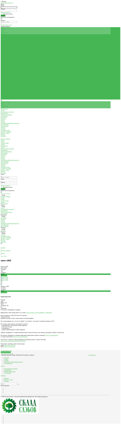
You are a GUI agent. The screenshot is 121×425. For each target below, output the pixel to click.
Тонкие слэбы (5, 32)
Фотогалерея (4, 89)
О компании (92, 355)
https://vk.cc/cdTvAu (9, 346)
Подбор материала (6, 40)
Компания (4, 80)
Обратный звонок (6, 352)
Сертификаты (5, 50)
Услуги (3, 73)
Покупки (3, 55)
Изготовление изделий (7, 37)
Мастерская (4, 72)
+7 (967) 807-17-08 (6, 25)
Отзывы (3, 47)
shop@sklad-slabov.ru (7, 3)
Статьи (3, 46)
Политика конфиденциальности (10, 49)
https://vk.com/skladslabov (20, 336)
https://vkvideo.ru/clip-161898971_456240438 (39, 312)
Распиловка (4, 42)
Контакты (3, 99)
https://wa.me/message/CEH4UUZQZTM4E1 (13, 341)
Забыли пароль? (5, 12)
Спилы (3, 30)
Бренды (3, 60)
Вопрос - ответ (5, 59)
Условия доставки (6, 57)
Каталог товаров (5, 64)
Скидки (3, 33)
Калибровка (4, 39)
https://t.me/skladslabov (51, 335)
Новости (3, 45)
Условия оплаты (5, 56)
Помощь (3, 90)
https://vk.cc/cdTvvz (10, 345)
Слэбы (3, 29)
